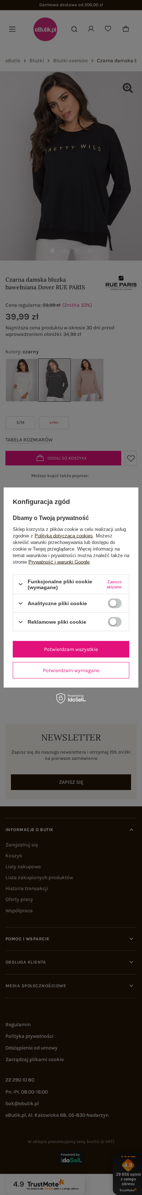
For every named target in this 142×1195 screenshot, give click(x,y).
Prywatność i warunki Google (59, 561)
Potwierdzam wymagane (71, 670)
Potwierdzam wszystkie (71, 649)
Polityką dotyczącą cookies (64, 535)
